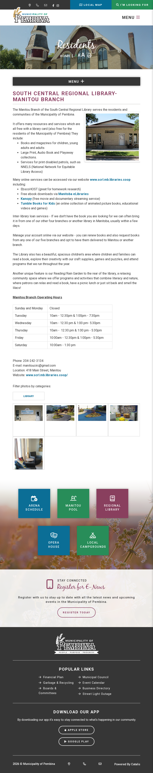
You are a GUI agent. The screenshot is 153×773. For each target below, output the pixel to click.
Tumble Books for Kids (38, 203)
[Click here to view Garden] (60, 419)
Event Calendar (93, 683)
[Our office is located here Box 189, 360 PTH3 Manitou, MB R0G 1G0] (69, 764)
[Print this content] (89, 55)
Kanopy (26, 199)
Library (28, 396)
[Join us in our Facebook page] (54, 5)
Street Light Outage (97, 694)
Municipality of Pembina (31, 15)
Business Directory (96, 688)
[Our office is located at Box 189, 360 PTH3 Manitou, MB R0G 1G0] (30, 6)
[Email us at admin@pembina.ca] (46, 6)
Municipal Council (95, 677)
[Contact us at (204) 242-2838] (84, 764)
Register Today (76, 612)
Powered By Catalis (127, 764)
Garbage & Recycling (58, 683)
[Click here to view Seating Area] (28, 453)
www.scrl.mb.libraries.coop (110, 180)
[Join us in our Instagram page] (59, 5)
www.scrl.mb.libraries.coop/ (47, 375)
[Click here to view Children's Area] (124, 419)
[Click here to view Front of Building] (28, 419)
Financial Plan (53, 677)
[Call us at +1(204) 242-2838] (38, 6)
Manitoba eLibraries (73, 194)
